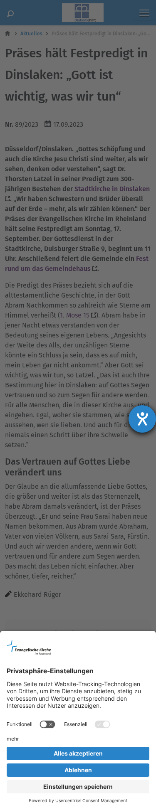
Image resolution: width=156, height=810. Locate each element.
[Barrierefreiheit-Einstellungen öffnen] (142, 419)
